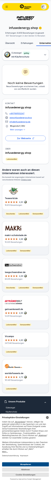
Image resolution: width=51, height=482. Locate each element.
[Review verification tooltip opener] (40, 28)
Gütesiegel (10, 407)
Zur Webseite (24, 138)
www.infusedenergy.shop (21, 118)
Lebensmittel (12, 159)
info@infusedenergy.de (20, 122)
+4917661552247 (16, 113)
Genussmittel (38, 214)
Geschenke (10, 214)
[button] (6, 6)
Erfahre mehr (26, 180)
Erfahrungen (27, 43)
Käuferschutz (11, 412)
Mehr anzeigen (16, 130)
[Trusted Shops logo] (25, 6)
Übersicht (10, 43)
